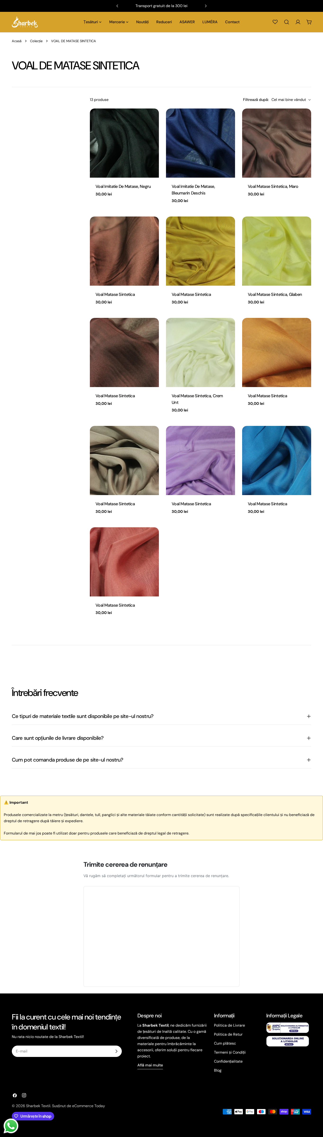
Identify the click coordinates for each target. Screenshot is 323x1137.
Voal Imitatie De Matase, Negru (123, 186)
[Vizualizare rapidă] (152, 119)
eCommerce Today (88, 1105)
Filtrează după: (256, 99)
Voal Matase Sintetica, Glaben (275, 294)
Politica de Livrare (229, 1025)
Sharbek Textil (38, 1105)
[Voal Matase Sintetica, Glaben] (276, 251)
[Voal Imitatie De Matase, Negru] (124, 143)
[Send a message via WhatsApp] (11, 1126)
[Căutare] (286, 22)
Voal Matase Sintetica (115, 294)
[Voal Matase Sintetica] (124, 251)
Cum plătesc (225, 1043)
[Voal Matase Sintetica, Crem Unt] (200, 352)
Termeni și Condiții (230, 1052)
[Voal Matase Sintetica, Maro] (276, 143)
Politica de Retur (228, 1034)
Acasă (17, 41)
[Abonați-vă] (116, 1051)
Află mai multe (150, 1065)
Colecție (36, 41)
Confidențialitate (228, 1061)
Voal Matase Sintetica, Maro (273, 186)
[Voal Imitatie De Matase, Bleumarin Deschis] (200, 143)
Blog (218, 1070)
